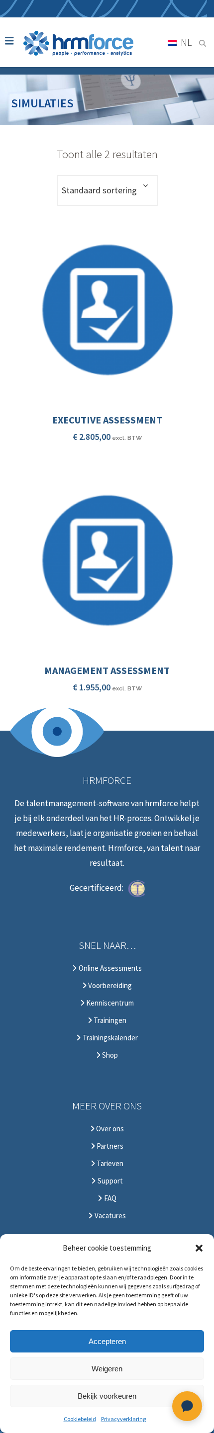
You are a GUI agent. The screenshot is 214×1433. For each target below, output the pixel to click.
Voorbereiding (109, 985)
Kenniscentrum (109, 1003)
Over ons (109, 1128)
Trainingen (109, 1020)
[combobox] (107, 190)
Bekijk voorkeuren (107, 1396)
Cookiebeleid (80, 1419)
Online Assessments (109, 968)
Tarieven (109, 1163)
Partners (109, 1146)
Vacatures (109, 1215)
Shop (109, 1055)
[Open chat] (187, 1406)
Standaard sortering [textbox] (99, 190)
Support (109, 1181)
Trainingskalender (109, 1037)
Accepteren (107, 1341)
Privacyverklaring (123, 1419)
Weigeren (107, 1368)
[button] (199, 1248)
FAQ (109, 1198)
